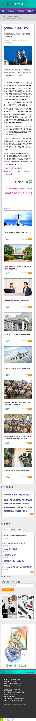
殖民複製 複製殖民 (10, 555)
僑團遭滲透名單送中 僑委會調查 (17, 300)
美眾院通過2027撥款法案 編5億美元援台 (17, 495)
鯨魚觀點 (21, 11)
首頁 (3, 11)
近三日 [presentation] (6, 530)
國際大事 (15, 16)
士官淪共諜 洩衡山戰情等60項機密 (17, 334)
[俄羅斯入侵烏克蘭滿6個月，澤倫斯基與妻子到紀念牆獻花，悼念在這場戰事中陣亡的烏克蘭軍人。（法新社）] (18, 57)
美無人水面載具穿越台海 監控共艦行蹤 (16, 503)
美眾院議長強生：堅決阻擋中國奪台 (15, 511)
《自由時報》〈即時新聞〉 (22, 171)
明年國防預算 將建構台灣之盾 (16, 233)
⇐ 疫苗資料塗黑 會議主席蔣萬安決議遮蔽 (18, 189)
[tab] (6, 530)
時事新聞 (30, 11)
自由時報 (17, 40)
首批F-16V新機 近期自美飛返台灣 (17, 368)
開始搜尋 (7, 589)
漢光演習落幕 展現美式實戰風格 (17, 470)
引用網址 (9, 174)
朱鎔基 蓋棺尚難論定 (10, 549)
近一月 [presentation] (13, 529)
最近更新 (11, 11)
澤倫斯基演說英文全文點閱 (13, 168)
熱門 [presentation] (19, 529)
